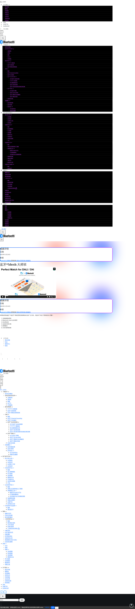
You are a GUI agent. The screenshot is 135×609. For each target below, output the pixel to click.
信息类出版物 (10, 138)
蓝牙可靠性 (10, 104)
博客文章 (7, 225)
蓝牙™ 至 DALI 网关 (14, 92)
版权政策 (22, 358)
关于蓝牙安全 (13, 108)
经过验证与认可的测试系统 (15, 154)
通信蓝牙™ (10, 168)
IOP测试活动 (7, 196)
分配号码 (7, 190)
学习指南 (9, 130)
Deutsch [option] (2, 32)
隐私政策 (5, 358)
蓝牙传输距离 (10, 102)
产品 (8, 140)
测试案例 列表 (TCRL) (9, 200)
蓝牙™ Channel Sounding (13, 73)
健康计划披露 (11, 358)
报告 (6, 208)
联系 (6, 345)
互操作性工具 (8, 198)
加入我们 (4, 229)
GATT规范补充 (8, 192)
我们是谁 (7, 6)
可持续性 (9, 58)
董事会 (6, 8)
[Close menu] (0, 387)
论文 (6, 206)
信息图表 (7, 221)
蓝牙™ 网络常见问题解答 (15, 94)
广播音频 (11, 63)
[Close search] (3, 596)
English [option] (1, 30)
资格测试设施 (10, 156)
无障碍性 (9, 51)
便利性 (9, 53)
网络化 (9, 260)
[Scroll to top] (1, 592)
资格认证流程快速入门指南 (13, 146)
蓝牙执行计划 (10, 162)
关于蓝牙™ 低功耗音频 (14, 78)
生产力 (9, 56)
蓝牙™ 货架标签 (11, 64)
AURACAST (6, 26)
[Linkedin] (1, 365)
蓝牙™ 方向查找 (11, 74)
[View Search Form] (3, 38)
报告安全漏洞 (13, 110)
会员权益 (9, 116)
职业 (6, 342)
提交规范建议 (8, 176)
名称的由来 (7, 18)
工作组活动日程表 (11, 188)
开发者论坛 (10, 136)
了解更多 (46, 607)
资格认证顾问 (10, 158)
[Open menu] (2, 239)
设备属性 (7, 194)
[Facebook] (5, 365)
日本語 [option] (1, 35)
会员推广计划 (10, 120)
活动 (4, 22)
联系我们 (7, 20)
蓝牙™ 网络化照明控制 (12, 66)
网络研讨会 (10, 134)
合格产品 (5, 24)
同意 (53, 607)
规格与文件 (7, 172)
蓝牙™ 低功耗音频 (14, 84)
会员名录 (7, 16)
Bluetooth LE (4, 260)
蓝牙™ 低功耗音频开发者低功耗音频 (17, 86)
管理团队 (7, 10)
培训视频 (9, 132)
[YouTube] (3, 365)
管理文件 (7, 12)
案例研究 (7, 223)
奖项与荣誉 (10, 186)
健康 (8, 54)
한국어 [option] (1, 33)
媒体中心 (7, 344)
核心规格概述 (10, 128)
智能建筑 (28, 260)
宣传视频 (9, 214)
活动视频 (9, 212)
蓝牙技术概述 (8, 47)
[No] (57, 608)
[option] (4, 30)
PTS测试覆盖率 (13, 152)
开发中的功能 (10, 98)
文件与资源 (10, 184)
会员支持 (9, 118)
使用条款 (17, 358)
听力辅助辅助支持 (14, 82)
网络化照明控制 (21, 260)
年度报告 (7, 14)
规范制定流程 (10, 182)
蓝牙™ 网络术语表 (14, 96)
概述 (8, 71)
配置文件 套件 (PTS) (14, 150)
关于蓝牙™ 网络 (13, 90)
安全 (1, 358)
